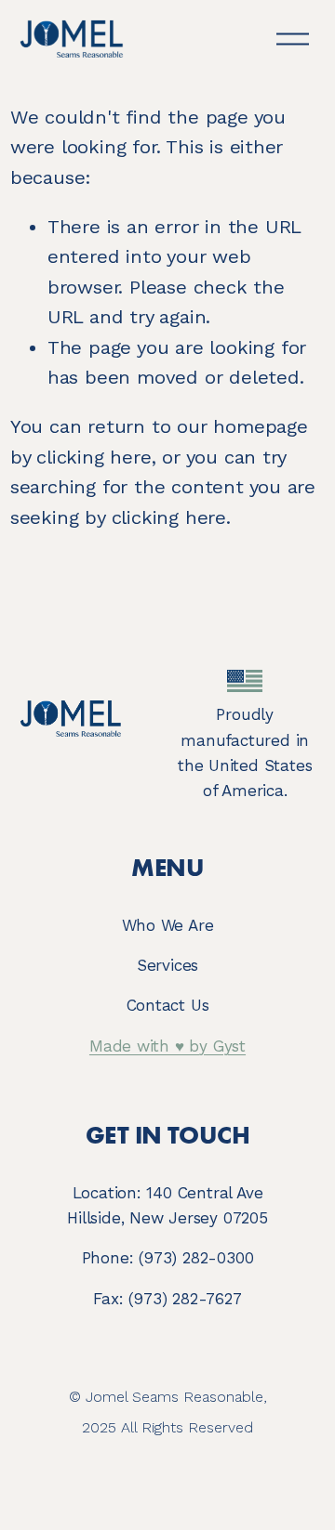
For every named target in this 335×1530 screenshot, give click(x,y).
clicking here (93, 457)
